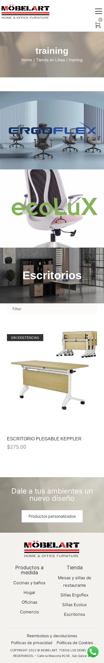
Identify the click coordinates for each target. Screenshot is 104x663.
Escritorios (52, 275)
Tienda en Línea (50, 59)
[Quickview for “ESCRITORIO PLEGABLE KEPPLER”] (52, 379)
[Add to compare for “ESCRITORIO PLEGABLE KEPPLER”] (91, 424)
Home (26, 59)
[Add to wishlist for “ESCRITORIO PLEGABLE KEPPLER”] (79, 424)
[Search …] (86, 25)
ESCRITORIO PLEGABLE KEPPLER (44, 438)
